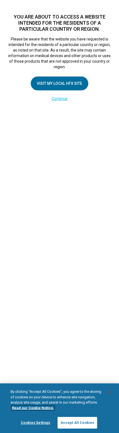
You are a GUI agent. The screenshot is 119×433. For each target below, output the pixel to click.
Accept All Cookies (77, 423)
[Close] (110, 392)
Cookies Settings (35, 423)
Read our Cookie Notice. (33, 408)
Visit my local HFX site (59, 83)
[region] (59, 408)
